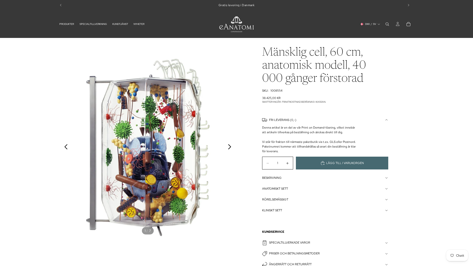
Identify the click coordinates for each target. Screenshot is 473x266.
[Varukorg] (408, 24)
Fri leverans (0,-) (282, 120)
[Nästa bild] (230, 147)
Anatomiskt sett (275, 189)
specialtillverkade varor (289, 243)
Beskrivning (272, 178)
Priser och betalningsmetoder (294, 253)
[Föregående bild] (64, 147)
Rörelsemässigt (275, 199)
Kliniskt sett (272, 210)
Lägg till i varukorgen (345, 163)
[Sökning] (387, 24)
